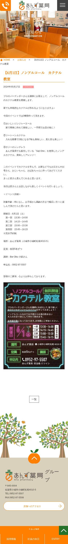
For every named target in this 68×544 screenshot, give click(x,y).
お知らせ (21, 60)
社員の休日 (33, 539)
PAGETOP (63, 530)
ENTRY (56, 539)
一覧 (34, 399)
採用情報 (11, 539)
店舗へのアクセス (32, 506)
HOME (7, 60)
